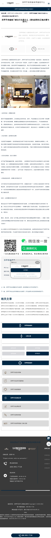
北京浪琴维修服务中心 (12, 229)
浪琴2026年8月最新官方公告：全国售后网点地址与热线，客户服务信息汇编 (23, 305)
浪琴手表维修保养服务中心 (33, 2)
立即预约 (25, 270)
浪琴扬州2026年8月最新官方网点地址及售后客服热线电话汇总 (19, 311)
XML (25, 512)
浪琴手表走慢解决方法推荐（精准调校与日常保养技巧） (22, 287)
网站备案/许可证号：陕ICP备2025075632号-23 (25, 509)
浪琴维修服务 (28, 362)
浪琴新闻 (13, 353)
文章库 (26, 13)
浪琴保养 (13, 348)
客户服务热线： (25, 506)
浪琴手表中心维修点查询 (15, 13)
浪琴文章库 (47, 448)
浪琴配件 (37, 353)
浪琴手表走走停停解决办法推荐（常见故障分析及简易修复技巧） (25, 291)
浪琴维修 (5, 59)
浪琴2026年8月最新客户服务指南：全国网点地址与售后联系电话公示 (21, 308)
